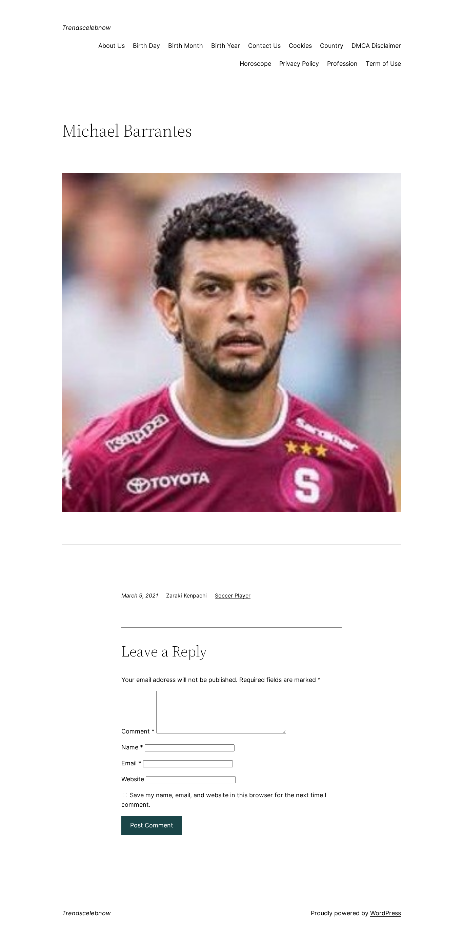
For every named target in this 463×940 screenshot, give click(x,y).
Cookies (300, 45)
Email (131, 763)
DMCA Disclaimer (376, 45)
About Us (111, 45)
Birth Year (225, 45)
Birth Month (185, 45)
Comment (138, 731)
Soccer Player (232, 595)
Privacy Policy (299, 63)
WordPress (385, 913)
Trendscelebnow (86, 27)
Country (331, 45)
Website (132, 779)
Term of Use (383, 63)
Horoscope (255, 63)
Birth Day (146, 45)
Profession (342, 63)
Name (132, 747)
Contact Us (264, 45)
